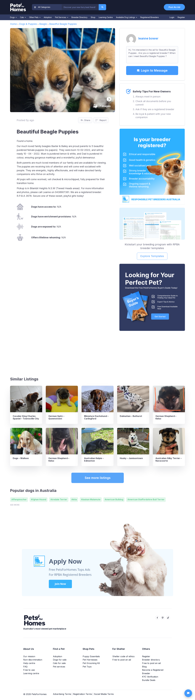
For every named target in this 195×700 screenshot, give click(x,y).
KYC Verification (150, 676)
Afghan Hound (38, 499)
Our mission (29, 656)
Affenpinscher (19, 499)
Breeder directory (151, 659)
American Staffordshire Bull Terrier (145, 499)
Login (172, 17)
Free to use (29, 670)
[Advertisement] (152, 352)
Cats (22, 17)
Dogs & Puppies (28, 24)
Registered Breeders (149, 17)
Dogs (12, 17)
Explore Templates (152, 256)
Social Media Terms (104, 694)
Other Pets (34, 17)
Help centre (29, 663)
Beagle (43, 24)
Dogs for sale (59, 659)
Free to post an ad (121, 659)
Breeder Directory (79, 17)
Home (13, 24)
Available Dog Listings (126, 17)
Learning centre (31, 673)
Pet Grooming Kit (91, 663)
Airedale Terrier (58, 499)
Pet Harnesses (90, 659)
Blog (144, 666)
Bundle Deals (148, 680)
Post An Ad (174, 7)
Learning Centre (106, 17)
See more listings (97, 478)
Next (107, 98)
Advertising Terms (62, 694)
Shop (93, 17)
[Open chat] (188, 693)
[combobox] (80, 7)
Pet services (59, 666)
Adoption (48, 17)
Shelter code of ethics (123, 656)
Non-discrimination (32, 659)
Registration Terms (82, 694)
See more (15, 505)
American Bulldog (114, 499)
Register (181, 17)
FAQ (25, 666)
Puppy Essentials (91, 656)
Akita (74, 499)
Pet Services (61, 17)
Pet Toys (87, 666)
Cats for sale (59, 663)
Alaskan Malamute (90, 499)
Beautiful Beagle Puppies (63, 24)
